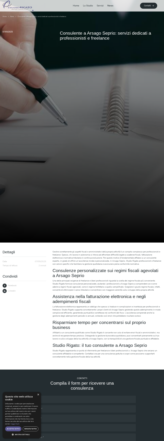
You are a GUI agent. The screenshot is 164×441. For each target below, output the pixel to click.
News (110, 5)
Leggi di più (15, 424)
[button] (21, 434)
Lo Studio (88, 5)
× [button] (38, 395)
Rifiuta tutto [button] (30, 429)
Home (76, 5)
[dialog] (22, 415)
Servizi (100, 5)
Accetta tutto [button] (13, 429)
